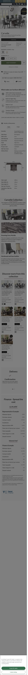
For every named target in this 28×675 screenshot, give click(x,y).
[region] (13, 665)
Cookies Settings (13, 672)
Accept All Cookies (13, 668)
